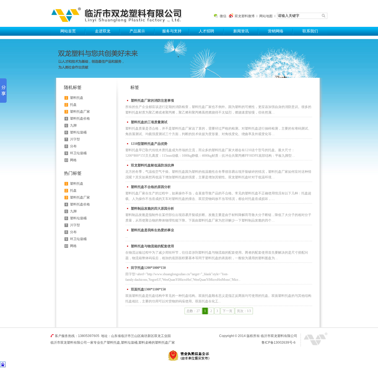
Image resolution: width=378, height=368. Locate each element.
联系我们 (310, 31)
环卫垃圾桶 (78, 153)
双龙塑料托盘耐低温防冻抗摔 (152, 165)
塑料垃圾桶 (78, 132)
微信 (223, 16)
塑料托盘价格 (80, 118)
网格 (73, 160)
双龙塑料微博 (245, 16)
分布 (73, 146)
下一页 (227, 311)
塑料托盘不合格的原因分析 (151, 187)
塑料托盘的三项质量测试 (149, 122)
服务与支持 (172, 31)
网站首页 (68, 31)
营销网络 (275, 31)
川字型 (75, 139)
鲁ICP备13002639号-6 (279, 342)
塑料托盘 (118, 13)
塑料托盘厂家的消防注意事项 (152, 100)
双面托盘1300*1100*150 (148, 289)
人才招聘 (206, 31)
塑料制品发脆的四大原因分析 (152, 208)
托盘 (73, 105)
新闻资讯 (241, 31)
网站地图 (266, 16)
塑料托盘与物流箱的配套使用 (152, 246)
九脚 (73, 125)
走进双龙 (102, 31)
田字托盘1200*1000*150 (148, 268)
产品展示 (137, 31)
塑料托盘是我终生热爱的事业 (152, 230)
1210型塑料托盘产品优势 (149, 144)
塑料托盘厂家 (80, 112)
